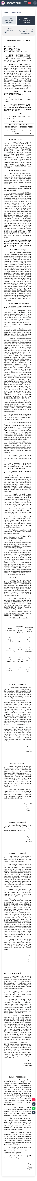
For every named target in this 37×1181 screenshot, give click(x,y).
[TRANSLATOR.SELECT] (29, 3)
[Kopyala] (5, 32)
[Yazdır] (33, 1112)
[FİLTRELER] (25, 3)
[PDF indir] (33, 1099)
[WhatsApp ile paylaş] (33, 1108)
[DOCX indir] (33, 1104)
